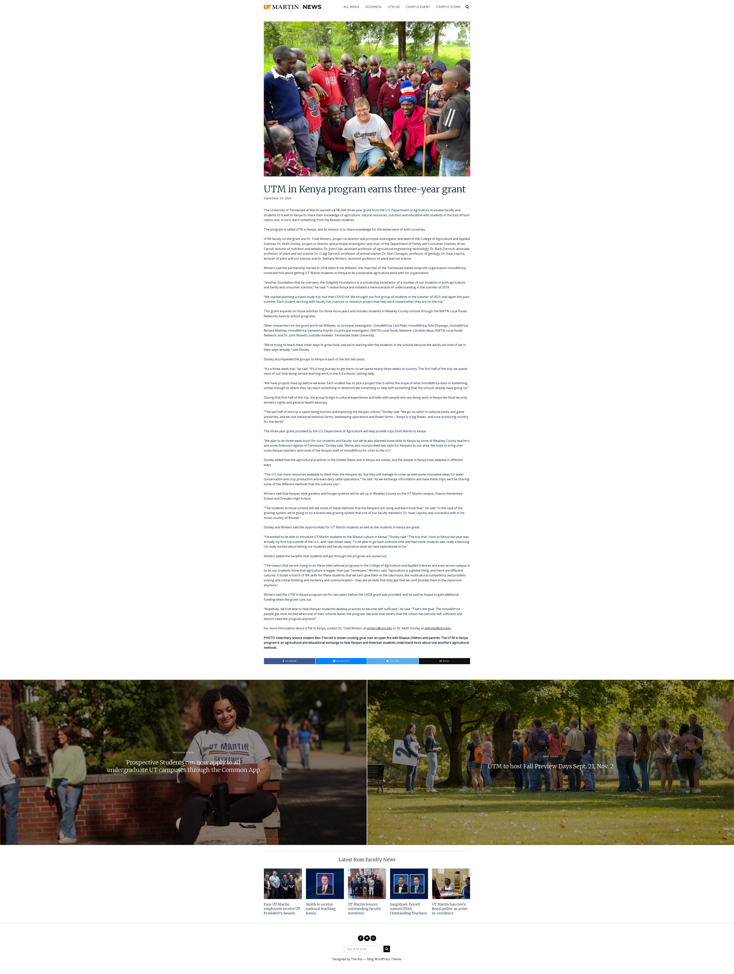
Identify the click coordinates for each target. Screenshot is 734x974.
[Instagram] (373, 938)
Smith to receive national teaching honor (320, 908)
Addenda (373, 7)
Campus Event (418, 7)
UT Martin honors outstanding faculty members (364, 908)
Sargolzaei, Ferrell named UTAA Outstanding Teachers (408, 908)
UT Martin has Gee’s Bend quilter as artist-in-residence (450, 908)
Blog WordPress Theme (384, 959)
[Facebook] (361, 938)
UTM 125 (393, 7)
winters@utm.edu (379, 628)
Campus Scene (448, 7)
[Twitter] (367, 938)
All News (351, 7)
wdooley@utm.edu (438, 628)
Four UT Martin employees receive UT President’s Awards (282, 908)
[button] (386, 949)
